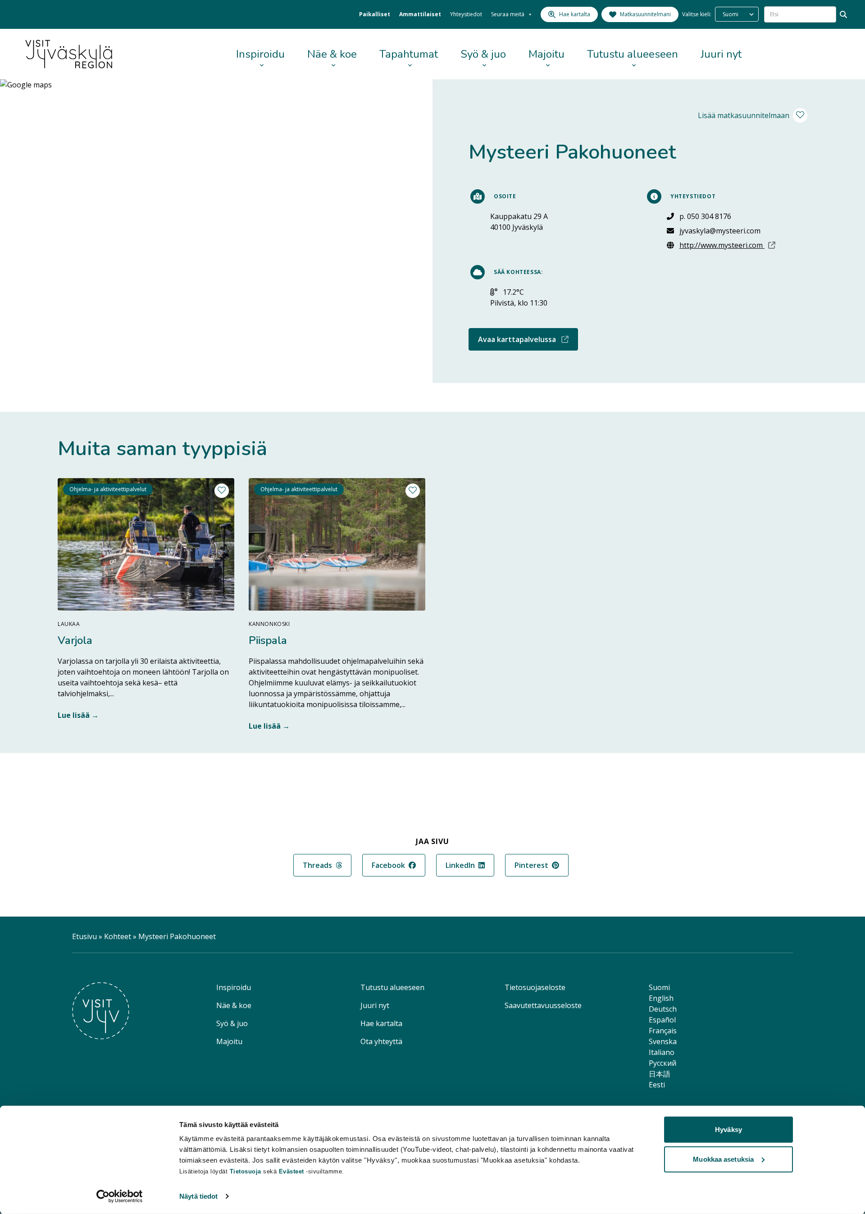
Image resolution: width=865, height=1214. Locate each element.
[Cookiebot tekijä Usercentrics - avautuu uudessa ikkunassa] (119, 1196)
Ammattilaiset (420, 14)
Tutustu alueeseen (632, 54)
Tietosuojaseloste (535, 987)
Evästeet (292, 1171)
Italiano (661, 1052)
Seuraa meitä (507, 14)
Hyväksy (728, 1129)
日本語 (659, 1074)
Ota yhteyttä (381, 1041)
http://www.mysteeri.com (727, 245)
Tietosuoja (245, 1171)
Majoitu (546, 54)
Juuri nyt (721, 54)
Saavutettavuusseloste (543, 1005)
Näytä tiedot (198, 1196)
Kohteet (117, 936)
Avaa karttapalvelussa (528, 339)
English (661, 998)
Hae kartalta (381, 1023)
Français (663, 1031)
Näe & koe (332, 54)
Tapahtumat (408, 54)
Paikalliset (374, 14)
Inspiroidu (260, 54)
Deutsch (663, 1009)
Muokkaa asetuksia (723, 1159)
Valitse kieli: (696, 14)
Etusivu (84, 936)
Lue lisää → (78, 715)
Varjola (75, 640)
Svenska (663, 1041)
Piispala (268, 640)
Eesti (657, 1085)
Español (662, 1020)
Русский (662, 1063)
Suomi (659, 987)
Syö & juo (483, 54)
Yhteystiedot (466, 14)
